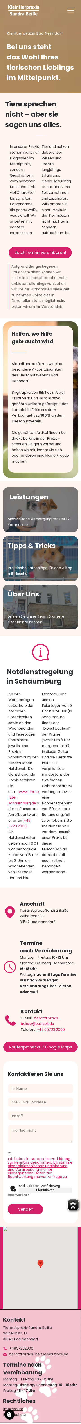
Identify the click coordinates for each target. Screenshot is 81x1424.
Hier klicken (45, 1190)
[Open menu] (71, 10)
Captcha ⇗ (18, 1195)
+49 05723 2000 (51, 1029)
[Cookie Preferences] (9, 1414)
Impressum (13, 1408)
